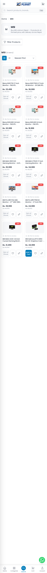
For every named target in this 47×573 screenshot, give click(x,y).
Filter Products (13, 42)
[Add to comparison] (19, 97)
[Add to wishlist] (12, 97)
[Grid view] (4, 58)
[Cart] (42, 4)
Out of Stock (5, 97)
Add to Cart (28, 253)
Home (4, 19)
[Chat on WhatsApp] (42, 560)
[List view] (9, 58)
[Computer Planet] (24, 4)
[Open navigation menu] (4, 4)
